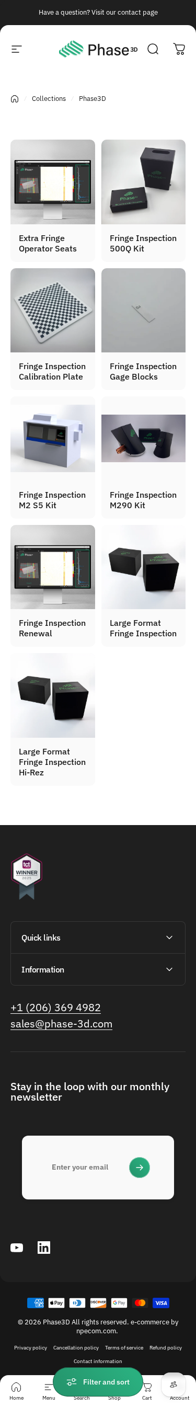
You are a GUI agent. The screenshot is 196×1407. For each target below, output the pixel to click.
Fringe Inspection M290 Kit (143, 499)
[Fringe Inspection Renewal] (52, 567)
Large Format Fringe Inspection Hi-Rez (52, 761)
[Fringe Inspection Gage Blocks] (143, 310)
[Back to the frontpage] (14, 99)
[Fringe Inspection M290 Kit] (143, 438)
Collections (49, 98)
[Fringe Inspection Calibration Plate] (52, 310)
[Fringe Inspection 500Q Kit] (143, 182)
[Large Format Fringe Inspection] (143, 567)
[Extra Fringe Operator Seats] (52, 182)
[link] (55, 1007)
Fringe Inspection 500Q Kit (143, 243)
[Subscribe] (139, 1167)
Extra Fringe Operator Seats (48, 243)
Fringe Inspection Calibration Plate (52, 371)
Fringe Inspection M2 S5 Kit (52, 499)
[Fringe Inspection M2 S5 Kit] (52, 438)
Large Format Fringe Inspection (143, 627)
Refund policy (165, 1347)
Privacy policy (30, 1347)
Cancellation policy (76, 1347)
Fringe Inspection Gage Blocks (143, 371)
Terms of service (124, 1347)
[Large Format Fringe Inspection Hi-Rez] (52, 695)
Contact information (98, 1361)
